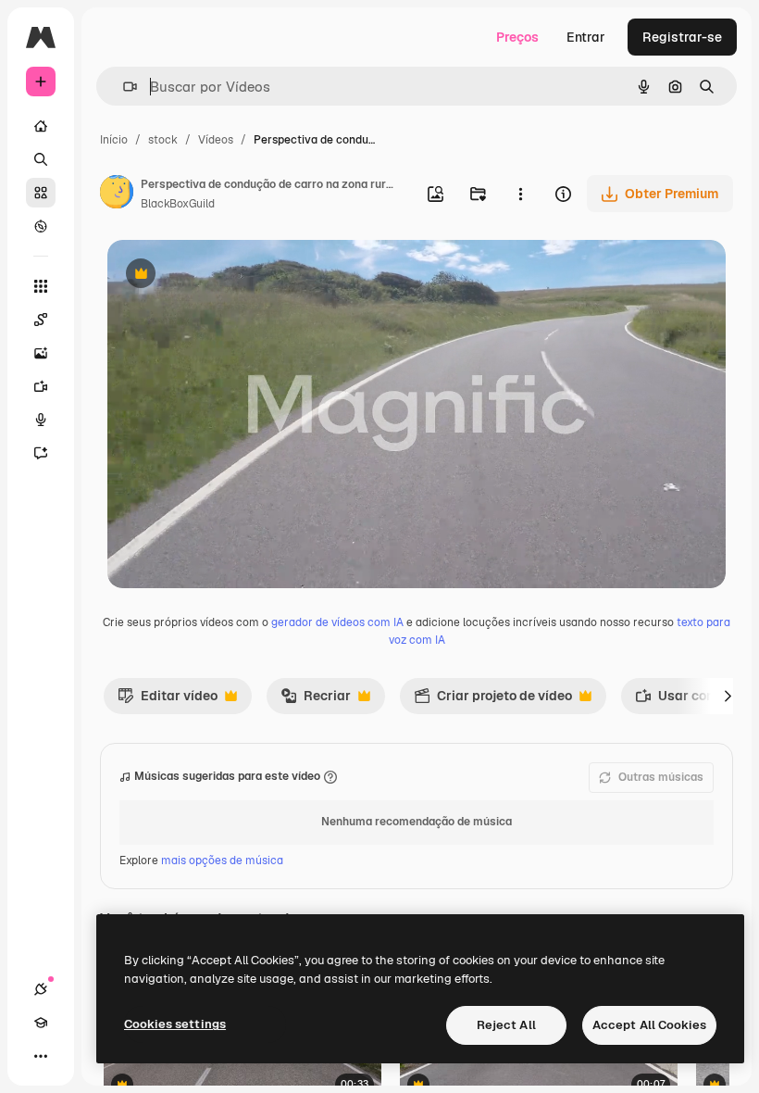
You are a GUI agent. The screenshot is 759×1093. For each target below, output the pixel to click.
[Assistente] (41, 453)
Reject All (506, 1025)
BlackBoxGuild (178, 203)
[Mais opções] (520, 193)
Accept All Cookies (649, 1025)
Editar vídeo (168, 700)
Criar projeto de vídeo (493, 700)
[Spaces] (41, 319)
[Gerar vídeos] (41, 386)
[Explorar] (41, 226)
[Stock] (41, 192)
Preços (517, 37)
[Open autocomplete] (122, 87)
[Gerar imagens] (41, 353)
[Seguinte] (727, 695)
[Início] (41, 126)
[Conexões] (41, 989)
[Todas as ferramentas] (41, 286)
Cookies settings (175, 1024)
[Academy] (41, 1022)
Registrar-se (682, 37)
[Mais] (41, 1056)
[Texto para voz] (41, 419)
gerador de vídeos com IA (337, 622)
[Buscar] (41, 159)
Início (114, 139)
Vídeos (215, 139)
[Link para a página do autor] (116, 194)
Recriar (315, 700)
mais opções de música (222, 860)
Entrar (585, 37)
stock (163, 139)
